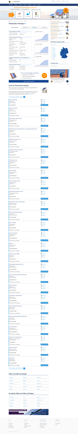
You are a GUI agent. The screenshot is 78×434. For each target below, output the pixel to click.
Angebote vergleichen (43, 423)
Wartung (29, 4)
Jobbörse (59, 1)
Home (11, 4)
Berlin (53, 47)
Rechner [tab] (35, 27)
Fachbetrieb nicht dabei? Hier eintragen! (16, 96)
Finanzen (20, 4)
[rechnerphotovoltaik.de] (14, 1)
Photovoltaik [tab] (15, 27)
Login (56, 424)
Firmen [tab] (26, 27)
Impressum (10, 424)
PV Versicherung (42, 427)
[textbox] (60, 44)
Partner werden (66, 1)
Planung (15, 4)
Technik (34, 4)
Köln (53, 51)
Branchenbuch (26, 423)
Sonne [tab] (45, 27)
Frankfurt (54, 52)
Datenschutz (11, 423)
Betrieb (25, 4)
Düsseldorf (54, 55)
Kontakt (44, 101)
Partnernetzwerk (11, 427)
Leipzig (53, 59)
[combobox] (60, 45)
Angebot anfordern (44, 104)
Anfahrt (44, 103)
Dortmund (54, 56)
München (54, 50)
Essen (53, 57)
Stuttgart (54, 53)
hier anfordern (30, 94)
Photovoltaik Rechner (43, 424)
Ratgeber (39, 4)
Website (44, 99)
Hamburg (54, 48)
